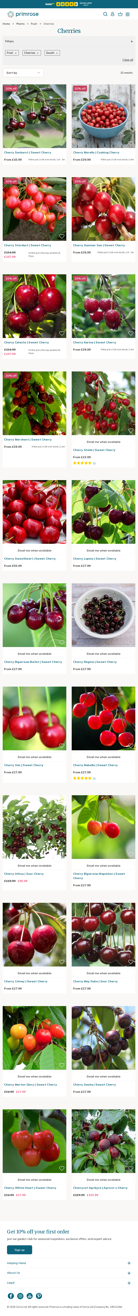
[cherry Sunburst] (34, 82)
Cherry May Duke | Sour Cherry (95, 981)
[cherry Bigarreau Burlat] (34, 581)
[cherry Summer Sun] (103, 175)
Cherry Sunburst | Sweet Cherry (27, 152)
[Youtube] (30, 1296)
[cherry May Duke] (103, 900)
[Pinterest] (39, 1296)
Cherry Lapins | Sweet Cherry (94, 558)
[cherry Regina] (103, 581)
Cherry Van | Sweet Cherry (23, 765)
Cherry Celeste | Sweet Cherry (26, 342)
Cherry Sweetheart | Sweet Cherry (30, 558)
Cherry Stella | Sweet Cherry (94, 450)
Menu (128, 15)
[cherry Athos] (34, 793)
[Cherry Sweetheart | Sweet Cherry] (34, 478)
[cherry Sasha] (103, 1004)
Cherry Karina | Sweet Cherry (94, 342)
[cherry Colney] (34, 900)
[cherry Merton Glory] (34, 1004)
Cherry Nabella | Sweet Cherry (95, 765)
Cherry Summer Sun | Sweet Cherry (99, 245)
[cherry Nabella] (103, 684)
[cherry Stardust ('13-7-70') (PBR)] (34, 175)
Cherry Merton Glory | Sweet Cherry (30, 1084)
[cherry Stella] (103, 369)
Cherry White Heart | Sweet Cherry (30, 1188)
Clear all (128, 60)
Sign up (20, 1250)
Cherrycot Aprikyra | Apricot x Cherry (100, 1188)
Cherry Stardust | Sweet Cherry (27, 245)
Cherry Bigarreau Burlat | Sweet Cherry (33, 662)
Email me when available (103, 442)
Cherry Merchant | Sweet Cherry (28, 439)
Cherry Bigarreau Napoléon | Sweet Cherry (99, 876)
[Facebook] (11, 1296)
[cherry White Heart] (34, 1107)
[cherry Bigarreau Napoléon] (103, 793)
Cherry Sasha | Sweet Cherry (94, 1084)
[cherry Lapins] (103, 478)
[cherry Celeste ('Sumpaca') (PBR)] (34, 272)
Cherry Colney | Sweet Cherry (25, 981)
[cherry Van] (34, 684)
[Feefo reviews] (69, 4)
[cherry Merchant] (34, 369)
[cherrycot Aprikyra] (103, 1107)
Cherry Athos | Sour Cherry (24, 873)
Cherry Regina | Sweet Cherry (95, 662)
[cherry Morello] (103, 82)
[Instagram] (20, 1296)
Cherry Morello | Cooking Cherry (96, 152)
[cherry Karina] (103, 272)
